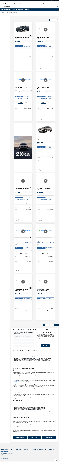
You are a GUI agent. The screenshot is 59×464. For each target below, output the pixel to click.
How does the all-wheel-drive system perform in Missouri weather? (22, 337)
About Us (26, 449)
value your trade (16, 381)
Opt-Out (23, 462)
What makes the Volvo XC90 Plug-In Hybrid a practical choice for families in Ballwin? (23, 333)
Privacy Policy (9, 462)
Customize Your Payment (18, 46)
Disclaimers (51, 449)
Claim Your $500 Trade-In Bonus (23, 98)
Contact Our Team (49, 437)
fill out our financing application (36, 433)
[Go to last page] (58, 20)
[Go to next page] (56, 20)
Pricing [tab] (26, 51)
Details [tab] (21, 51)
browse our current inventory (18, 356)
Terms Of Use (13, 462)
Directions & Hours (37, 449)
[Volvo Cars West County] (5, 3)
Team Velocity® (46, 462)
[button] (30, 36)
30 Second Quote (28, 40)
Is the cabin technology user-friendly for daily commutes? (23, 340)
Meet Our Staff (19, 449)
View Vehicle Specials (20, 437)
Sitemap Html (17, 462)
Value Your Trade (34, 437)
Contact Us (45, 345)
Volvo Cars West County (4, 462)
